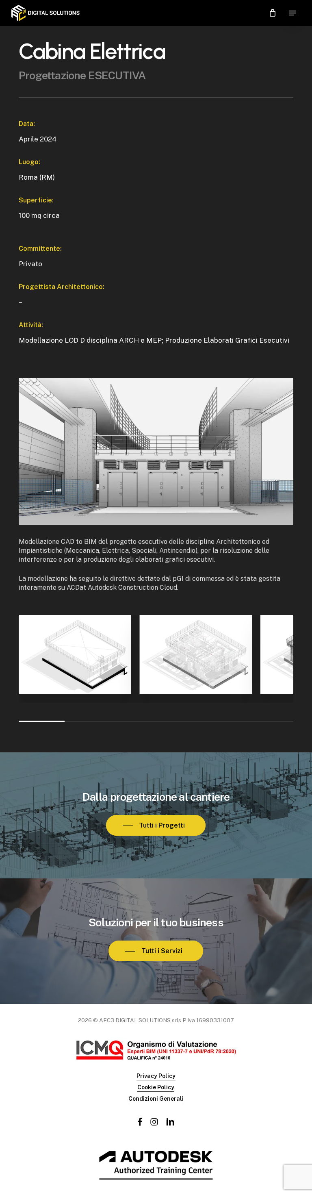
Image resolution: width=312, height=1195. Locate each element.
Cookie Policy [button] (155, 1087)
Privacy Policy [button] (156, 1076)
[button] (292, 13)
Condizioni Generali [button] (156, 1098)
